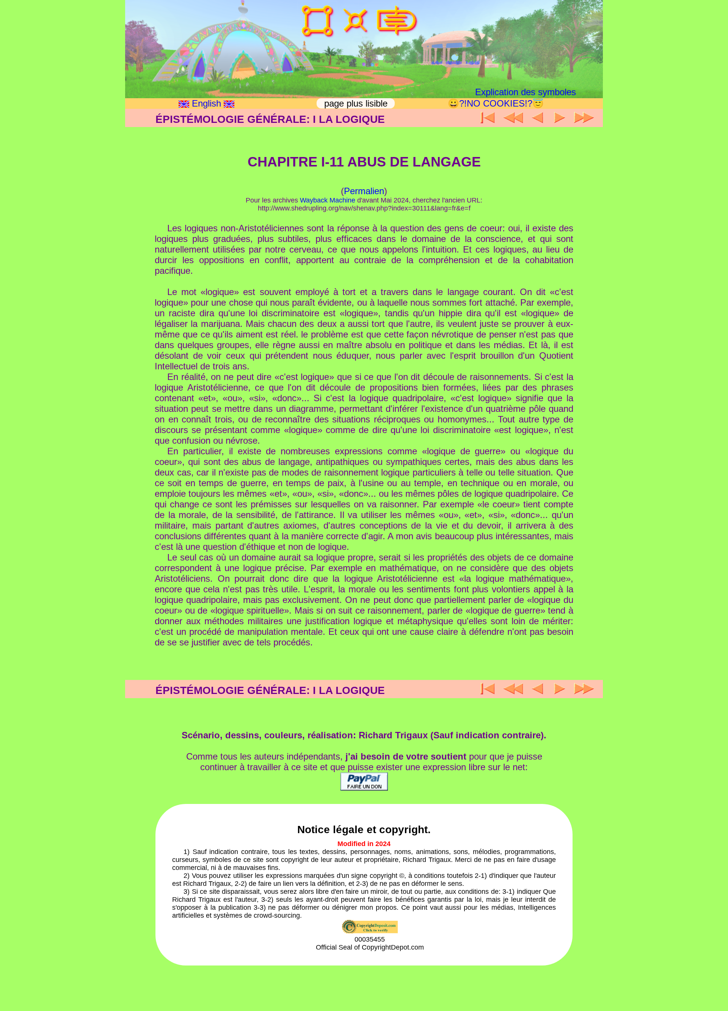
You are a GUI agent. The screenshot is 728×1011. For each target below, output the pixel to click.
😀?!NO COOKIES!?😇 (496, 103)
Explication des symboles (525, 92)
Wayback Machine (327, 200)
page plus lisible (357, 103)
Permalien (364, 191)
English (206, 103)
